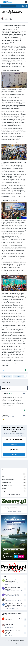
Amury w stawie (9, 599)
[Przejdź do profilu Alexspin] (3, 618)
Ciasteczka (14, 642)
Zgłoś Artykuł (6, 370)
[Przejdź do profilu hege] (2, 18)
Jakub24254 (8, 600)
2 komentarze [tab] (6, 388)
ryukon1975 (5, 393)
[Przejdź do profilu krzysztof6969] (3, 580)
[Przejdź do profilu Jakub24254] (3, 599)
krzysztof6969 (8, 582)
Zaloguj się (14, 454)
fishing (6, 595)
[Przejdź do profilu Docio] (3, 625)
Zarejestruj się (14, 444)
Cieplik (6, 608)
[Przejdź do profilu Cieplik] (3, 604)
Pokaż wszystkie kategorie (13, 494)
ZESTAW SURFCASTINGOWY (12, 594)
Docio (9, 625)
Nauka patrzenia (9, 624)
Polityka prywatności (14, 640)
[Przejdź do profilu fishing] (3, 595)
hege (10, 18)
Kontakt (22, 640)
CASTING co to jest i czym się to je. (13, 618)
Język (4, 640)
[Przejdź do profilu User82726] (3, 588)
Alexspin (10, 619)
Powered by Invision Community (14, 643)
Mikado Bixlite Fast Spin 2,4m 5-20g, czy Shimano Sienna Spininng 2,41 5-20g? (14, 605)
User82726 (7, 590)
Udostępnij (7, 376)
